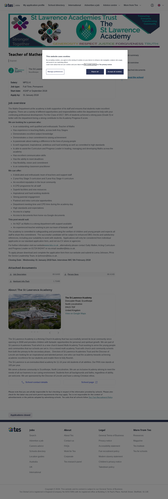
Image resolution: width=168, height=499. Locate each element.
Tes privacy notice (105, 64)
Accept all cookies (115, 71)
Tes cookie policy (90, 64)
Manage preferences (55, 71)
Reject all (95, 71)
